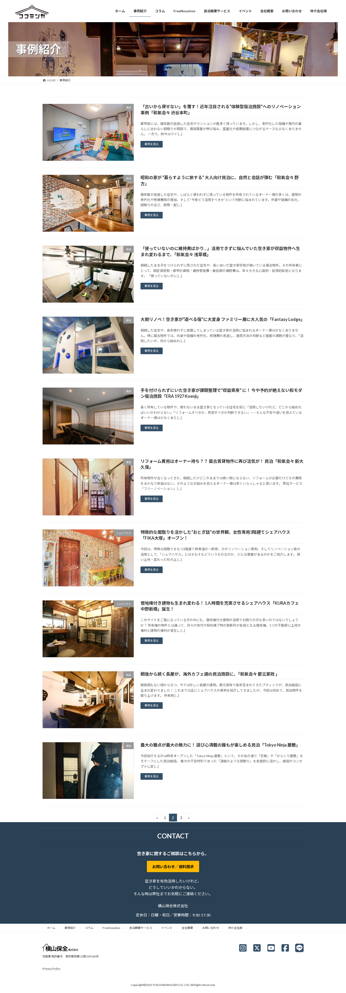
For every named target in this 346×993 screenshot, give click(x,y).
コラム (89, 928)
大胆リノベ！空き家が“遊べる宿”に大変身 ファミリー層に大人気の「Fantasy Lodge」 (223, 319)
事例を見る (152, 144)
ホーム (51, 928)
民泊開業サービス (140, 928)
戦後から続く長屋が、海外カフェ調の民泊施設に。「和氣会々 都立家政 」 (210, 674)
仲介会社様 (235, 928)
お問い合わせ (210, 928)
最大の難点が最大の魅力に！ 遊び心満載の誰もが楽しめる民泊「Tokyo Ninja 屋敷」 (220, 744)
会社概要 (187, 928)
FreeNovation (111, 928)
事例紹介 (70, 928)
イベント (167, 928)
